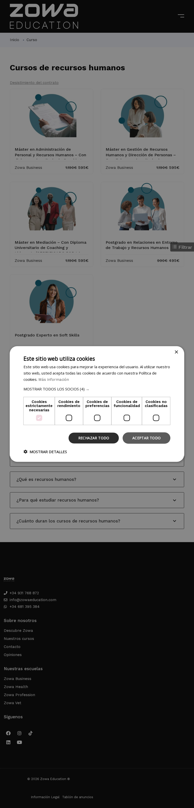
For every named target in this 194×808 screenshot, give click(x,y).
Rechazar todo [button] (93, 438)
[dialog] (97, 404)
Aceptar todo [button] (146, 438)
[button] (96, 388)
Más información (53, 379)
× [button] (176, 352)
